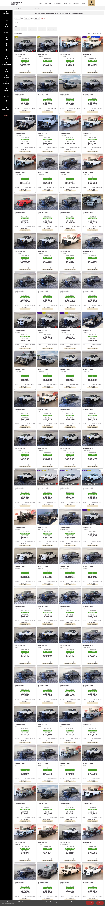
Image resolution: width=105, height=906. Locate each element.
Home (40, 3)
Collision (76, 3)
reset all (43, 18)
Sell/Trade (67, 3)
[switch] (17, 29)
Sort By (90, 33)
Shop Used (57, 3)
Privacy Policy (10, 903)
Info (83, 3)
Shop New (47, 3)
